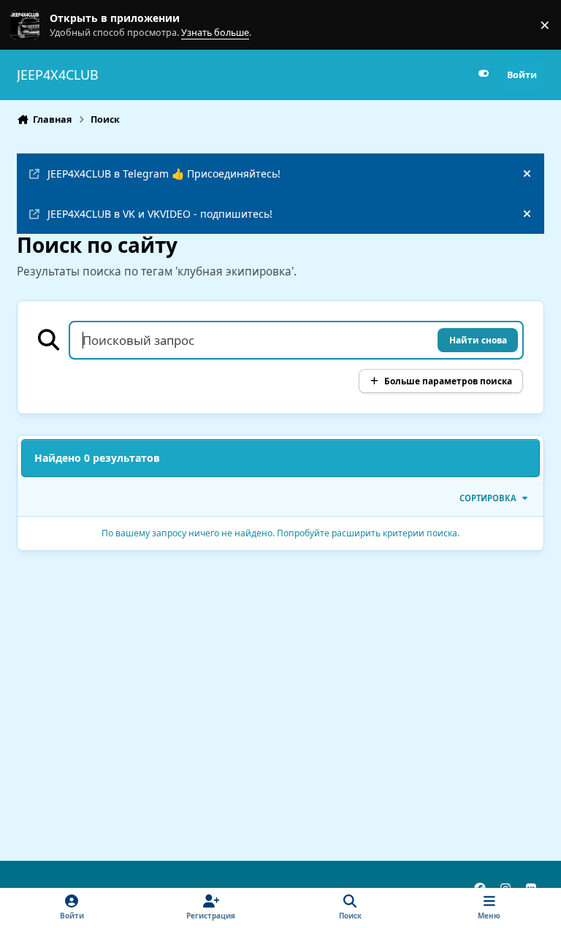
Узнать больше (38, 25)
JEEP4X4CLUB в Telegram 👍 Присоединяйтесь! (163, 173)
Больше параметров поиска (448, 381)
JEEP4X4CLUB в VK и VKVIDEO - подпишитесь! (159, 214)
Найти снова (478, 340)
